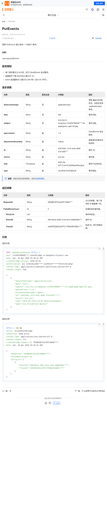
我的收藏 (98, 38)
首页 (3, 21)
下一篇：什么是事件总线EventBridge (90, 390)
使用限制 (40, 178)
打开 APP (99, 3)
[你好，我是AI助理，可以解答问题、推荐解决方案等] (92, 9)
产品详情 (52, 38)
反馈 (57, 403)
